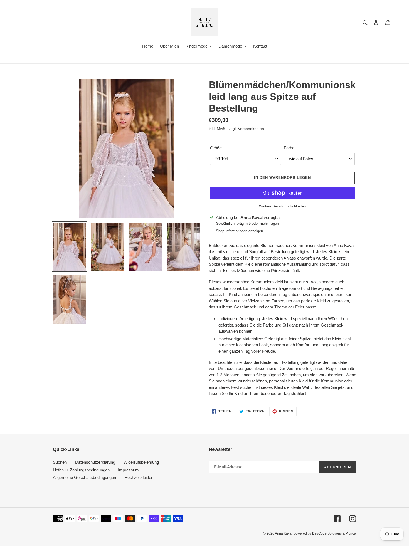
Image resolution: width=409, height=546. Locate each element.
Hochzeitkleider (138, 477)
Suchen (60, 462)
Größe (216, 147)
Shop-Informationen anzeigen (239, 231)
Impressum (128, 470)
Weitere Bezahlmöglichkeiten (282, 206)
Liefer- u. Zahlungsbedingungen (81, 470)
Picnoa (351, 533)
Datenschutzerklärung (95, 462)
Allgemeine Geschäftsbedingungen (84, 477)
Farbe (289, 147)
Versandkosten (251, 128)
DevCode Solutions (327, 533)
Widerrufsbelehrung (141, 462)
